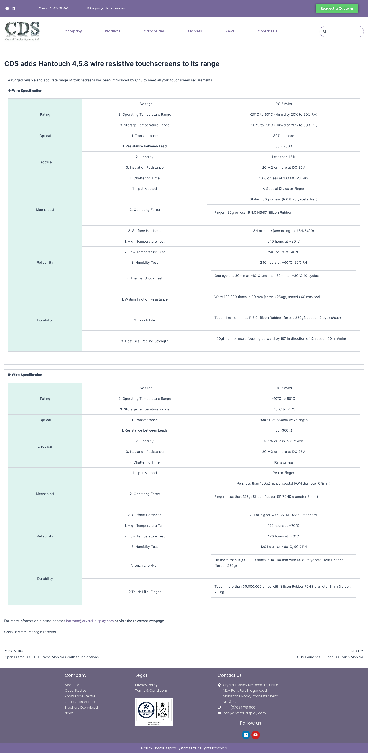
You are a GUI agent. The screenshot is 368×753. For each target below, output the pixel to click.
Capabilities (154, 31)
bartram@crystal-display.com (90, 621)
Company (73, 31)
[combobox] (342, 31)
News (229, 31)
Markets (195, 31)
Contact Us (267, 31)
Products (113, 31)
